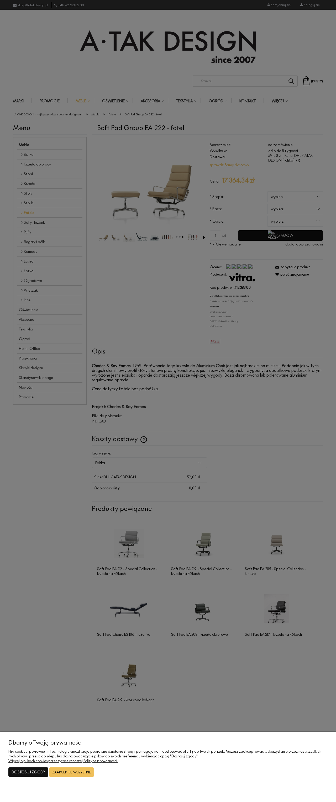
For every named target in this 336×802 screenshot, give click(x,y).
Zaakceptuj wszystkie (71, 772)
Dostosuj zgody (28, 771)
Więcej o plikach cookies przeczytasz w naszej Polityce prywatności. (63, 760)
